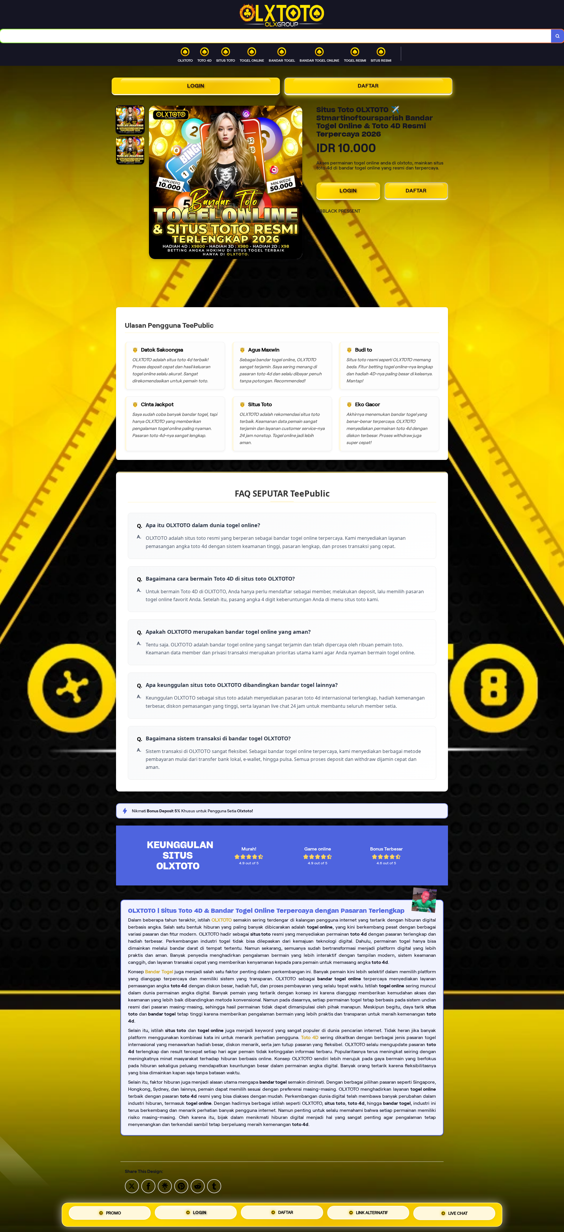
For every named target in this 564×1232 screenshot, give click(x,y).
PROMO (113, 1214)
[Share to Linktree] (165, 1185)
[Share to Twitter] (132, 1185)
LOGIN (195, 86)
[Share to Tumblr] (214, 1185)
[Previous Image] (153, 183)
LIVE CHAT (458, 1212)
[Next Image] (297, 183)
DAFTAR (368, 86)
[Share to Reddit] (198, 1185)
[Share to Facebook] (148, 1185)
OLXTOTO (222, 919)
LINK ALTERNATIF (372, 1213)
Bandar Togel (159, 971)
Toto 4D (309, 1037)
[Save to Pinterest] (181, 1185)
